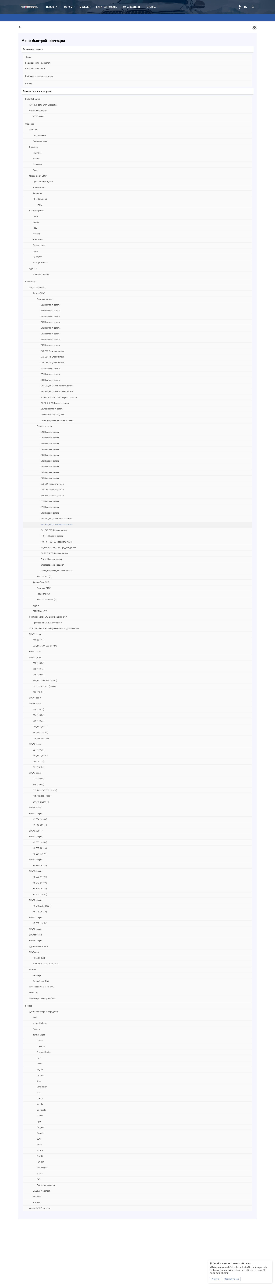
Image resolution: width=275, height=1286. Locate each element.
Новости (51, 7)
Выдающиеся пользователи (38, 63)
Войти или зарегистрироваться (39, 76)
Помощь (29, 84)
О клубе (151, 7)
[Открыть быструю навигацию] (254, 27)
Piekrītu (215, 1279)
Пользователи (131, 7)
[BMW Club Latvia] (31, 7)
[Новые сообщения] (240, 7)
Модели (84, 7)
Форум (68, 7)
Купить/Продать (106, 7)
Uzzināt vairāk (231, 1279)
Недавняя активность (35, 69)
